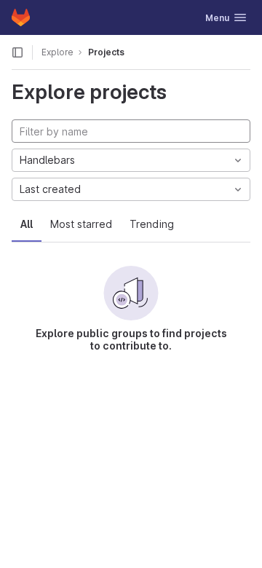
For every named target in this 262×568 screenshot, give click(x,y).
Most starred (81, 224)
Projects (106, 52)
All (26, 224)
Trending (152, 224)
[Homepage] (21, 17)
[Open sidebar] (17, 52)
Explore (57, 52)
